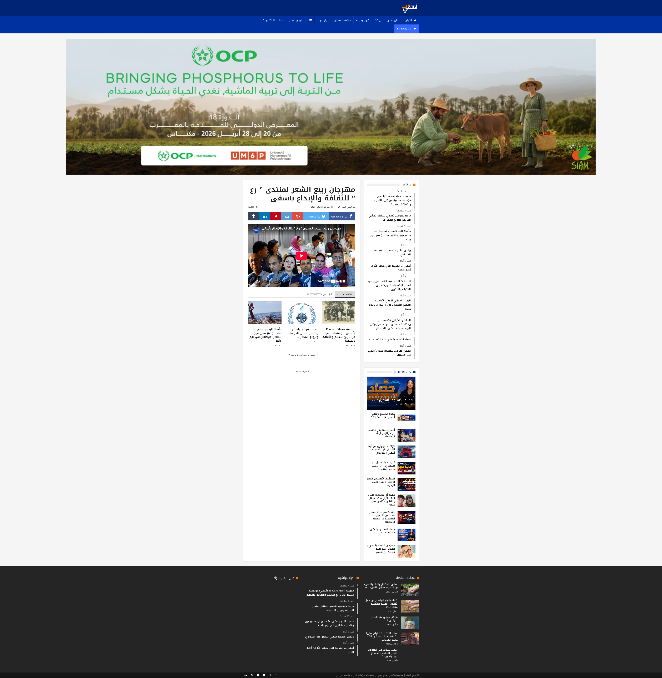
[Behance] (252, 675)
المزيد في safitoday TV (319, 294)
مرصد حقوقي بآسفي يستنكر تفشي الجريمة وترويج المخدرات (303, 333)
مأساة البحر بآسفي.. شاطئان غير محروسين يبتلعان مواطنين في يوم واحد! (265, 334)
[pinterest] (275, 216)
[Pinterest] (270, 675)
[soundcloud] (246, 675)
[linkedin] (264, 216)
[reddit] (286, 216)
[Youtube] (264, 675)
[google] (297, 216)
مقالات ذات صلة (345, 294)
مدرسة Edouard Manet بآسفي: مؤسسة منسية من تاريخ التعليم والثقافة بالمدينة (338, 334)
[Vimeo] (258, 675)
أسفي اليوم (347, 207)
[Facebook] (276, 675)
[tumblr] (253, 216)
